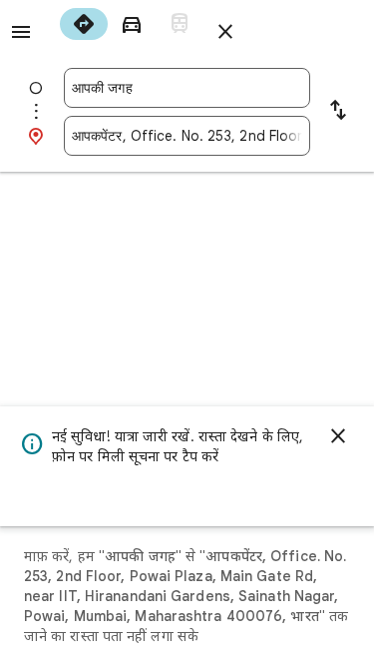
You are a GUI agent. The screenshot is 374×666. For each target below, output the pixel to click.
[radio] (84, 24)
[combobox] (187, 88)
